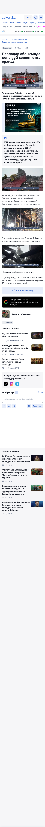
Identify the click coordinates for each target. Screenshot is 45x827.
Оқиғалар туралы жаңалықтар (14, 42)
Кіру (41, 392)
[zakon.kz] (9, 17)
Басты (4, 39)
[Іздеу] (35, 17)
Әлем (11, 22)
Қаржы (18, 22)
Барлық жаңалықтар (18, 39)
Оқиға (25, 22)
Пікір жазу (37, 406)
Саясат (5, 22)
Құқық (33, 22)
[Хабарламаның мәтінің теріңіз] (22, 399)
